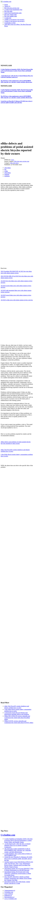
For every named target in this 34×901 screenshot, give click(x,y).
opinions (6, 174)
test (5, 169)
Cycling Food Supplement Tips (13, 9)
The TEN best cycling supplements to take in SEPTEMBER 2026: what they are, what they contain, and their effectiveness (16, 81)
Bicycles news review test (11, 8)
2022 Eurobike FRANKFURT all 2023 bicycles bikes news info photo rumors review (16, 272)
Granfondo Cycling (10, 23)
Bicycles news (14, 163)
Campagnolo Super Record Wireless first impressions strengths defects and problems (16, 713)
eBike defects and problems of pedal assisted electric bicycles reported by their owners (16, 442)
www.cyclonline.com (10, 898)
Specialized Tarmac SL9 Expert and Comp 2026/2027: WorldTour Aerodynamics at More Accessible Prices (17, 873)
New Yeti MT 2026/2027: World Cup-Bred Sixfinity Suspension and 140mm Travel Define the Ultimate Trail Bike (18, 878)
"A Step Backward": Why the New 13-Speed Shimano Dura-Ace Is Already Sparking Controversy (17, 76)
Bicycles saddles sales (10, 16)
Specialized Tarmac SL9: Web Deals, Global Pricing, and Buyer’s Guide (17, 882)
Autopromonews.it (9, 890)
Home (6, 4)
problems (7, 176)
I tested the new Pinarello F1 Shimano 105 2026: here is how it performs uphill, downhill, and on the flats (16, 101)
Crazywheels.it (8, 893)
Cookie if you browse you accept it (14, 21)
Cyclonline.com (8, 835)
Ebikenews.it (8, 895)
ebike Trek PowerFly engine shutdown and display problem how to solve (16, 707)
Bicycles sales (8, 11)
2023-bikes (7, 168)
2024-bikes (7, 172)
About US (7, 6)
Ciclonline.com (8, 892)
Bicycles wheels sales (10, 14)
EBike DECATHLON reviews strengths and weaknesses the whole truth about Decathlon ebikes (17, 717)
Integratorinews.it (9, 897)
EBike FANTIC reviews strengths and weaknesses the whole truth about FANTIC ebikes (18, 721)
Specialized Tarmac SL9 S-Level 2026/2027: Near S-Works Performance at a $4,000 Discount (18, 869)
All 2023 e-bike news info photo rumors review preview (17, 300)
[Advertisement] (17, 45)
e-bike (6, 171)
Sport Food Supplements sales (13, 13)
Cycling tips (7, 18)
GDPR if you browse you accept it (14, 19)
